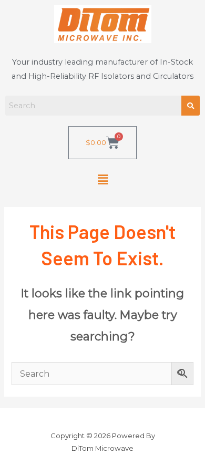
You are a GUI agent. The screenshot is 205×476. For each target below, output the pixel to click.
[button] (102, 180)
